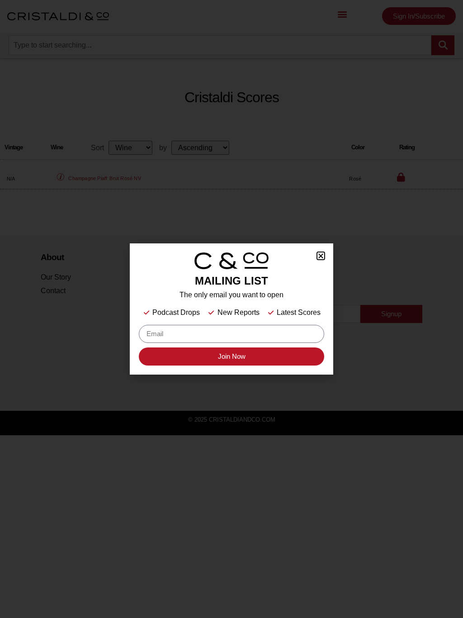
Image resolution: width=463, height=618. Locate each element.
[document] (231, 309)
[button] (320, 255)
